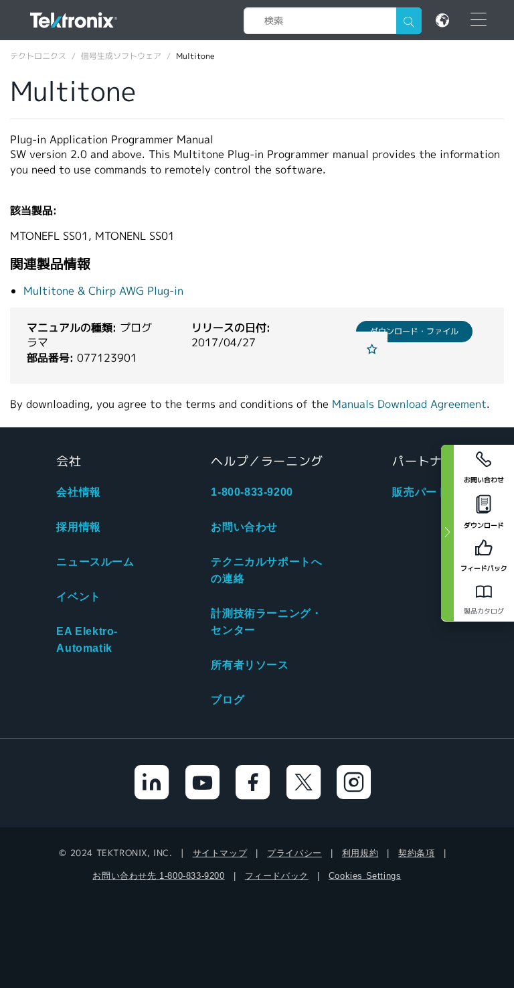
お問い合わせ (244, 527)
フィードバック (277, 876)
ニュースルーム (95, 561)
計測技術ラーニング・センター (266, 622)
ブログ (227, 699)
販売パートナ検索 (436, 492)
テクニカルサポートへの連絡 (266, 570)
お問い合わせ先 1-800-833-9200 (158, 876)
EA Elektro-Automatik (87, 640)
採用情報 (78, 527)
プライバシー (294, 853)
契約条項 (416, 853)
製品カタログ (484, 611)
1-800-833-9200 (251, 492)
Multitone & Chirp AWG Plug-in (103, 291)
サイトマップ (220, 853)
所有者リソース (249, 665)
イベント (78, 596)
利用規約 (360, 853)
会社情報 (78, 492)
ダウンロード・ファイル (414, 331)
